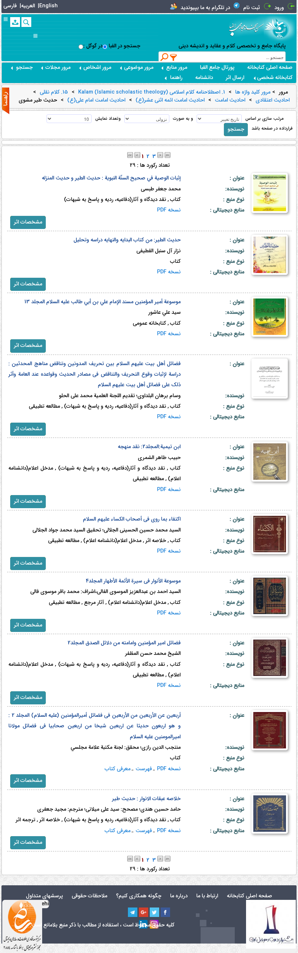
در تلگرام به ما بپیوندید (205, 8)
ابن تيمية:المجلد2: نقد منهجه (149, 447)
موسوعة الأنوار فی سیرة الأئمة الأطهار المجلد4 (133, 581)
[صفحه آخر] (167, 155)
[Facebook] (165, 912)
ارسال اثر (235, 78)
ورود (279, 8)
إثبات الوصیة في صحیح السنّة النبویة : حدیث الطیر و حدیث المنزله (111, 178)
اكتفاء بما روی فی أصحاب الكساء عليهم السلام (132, 519)
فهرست (144, 769)
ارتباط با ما (207, 896)
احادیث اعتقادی (272, 100)
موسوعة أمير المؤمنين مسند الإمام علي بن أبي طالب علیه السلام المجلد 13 (102, 302)
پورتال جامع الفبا (217, 67)
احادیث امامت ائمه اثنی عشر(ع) (170, 100)
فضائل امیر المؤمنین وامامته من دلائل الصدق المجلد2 (124, 643)
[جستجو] (26, 22)
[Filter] (173, 57)
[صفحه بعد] (160, 155)
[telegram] (132, 912)
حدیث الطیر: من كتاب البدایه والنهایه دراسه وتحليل (127, 240)
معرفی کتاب (117, 769)
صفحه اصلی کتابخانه (270, 67)
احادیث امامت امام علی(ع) (96, 100)
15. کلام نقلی (54, 92)
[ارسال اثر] (15, 22)
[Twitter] (154, 912)
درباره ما (179, 896)
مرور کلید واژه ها (252, 92)
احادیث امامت (230, 100)
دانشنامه (204, 78)
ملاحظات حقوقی (89, 896)
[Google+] (143, 912)
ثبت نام (251, 8)
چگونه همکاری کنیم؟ (138, 896)
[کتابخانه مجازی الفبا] (280, 28)
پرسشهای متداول (44, 896)
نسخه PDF (169, 210)
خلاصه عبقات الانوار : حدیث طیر (146, 799)
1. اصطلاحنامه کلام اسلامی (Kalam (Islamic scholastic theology (151, 92)
